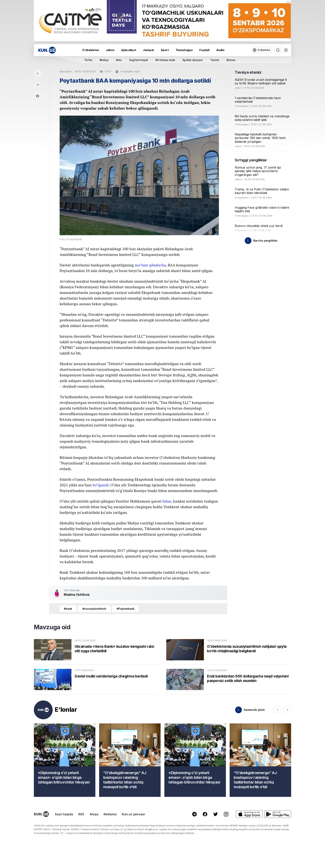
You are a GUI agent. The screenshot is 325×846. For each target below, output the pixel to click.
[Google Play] (277, 814)
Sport (165, 50)
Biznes (231, 60)
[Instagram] (226, 814)
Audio (220, 50)
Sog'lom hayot (138, 60)
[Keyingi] (287, 710)
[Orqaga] (37, 73)
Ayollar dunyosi (193, 60)
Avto (119, 60)
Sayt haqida (64, 814)
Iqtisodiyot (128, 50)
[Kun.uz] (47, 50)
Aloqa (94, 814)
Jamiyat (148, 50)
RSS (81, 814)
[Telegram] (37, 84)
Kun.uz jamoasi (133, 814)
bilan (166, 501)
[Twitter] (215, 814)
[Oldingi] (277, 710)
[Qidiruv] (278, 50)
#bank (68, 608)
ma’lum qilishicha (150, 265)
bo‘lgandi (101, 484)
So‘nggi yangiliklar (251, 160)
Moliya (104, 60)
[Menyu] (286, 50)
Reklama (110, 814)
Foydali (204, 50)
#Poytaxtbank (125, 608)
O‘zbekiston (90, 50)
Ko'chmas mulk (165, 60)
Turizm (214, 60)
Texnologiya (184, 50)
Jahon (110, 50)
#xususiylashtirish (94, 608)
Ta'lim (88, 60)
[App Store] (249, 814)
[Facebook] (37, 96)
